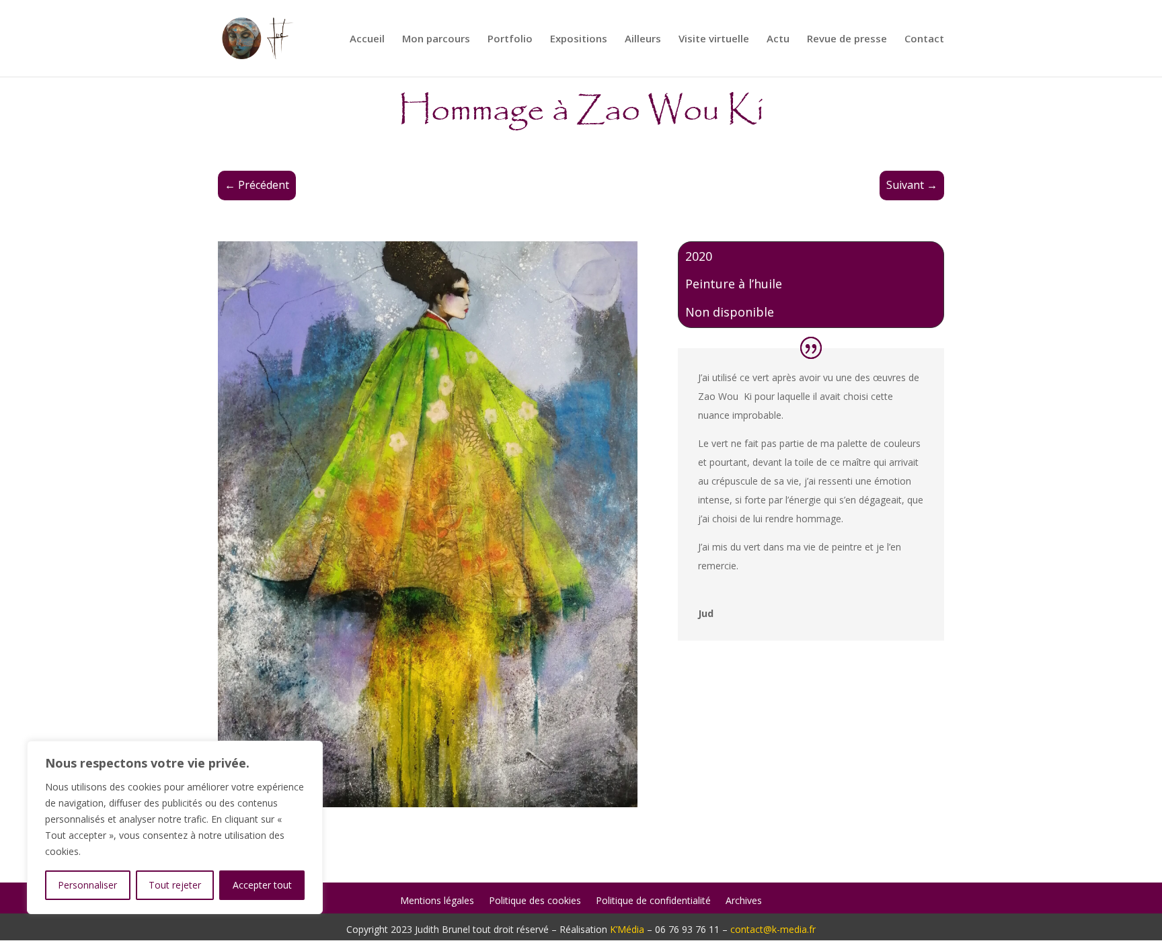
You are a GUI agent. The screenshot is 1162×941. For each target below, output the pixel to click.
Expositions (578, 39)
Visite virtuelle (714, 39)
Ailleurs (643, 39)
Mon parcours (436, 39)
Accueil (367, 39)
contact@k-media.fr (773, 929)
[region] (175, 827)
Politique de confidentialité (653, 901)
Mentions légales (437, 901)
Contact (924, 39)
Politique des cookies (535, 901)
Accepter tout (262, 884)
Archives (744, 901)
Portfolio (510, 39)
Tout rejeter (175, 884)
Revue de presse (847, 39)
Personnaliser (87, 884)
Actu (778, 39)
